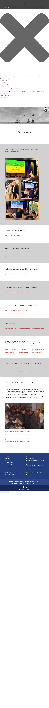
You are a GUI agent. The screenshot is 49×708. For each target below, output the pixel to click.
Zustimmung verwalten (4, 492)
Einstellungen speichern (27, 91)
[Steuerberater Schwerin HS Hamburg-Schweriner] (17, 371)
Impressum (3, 97)
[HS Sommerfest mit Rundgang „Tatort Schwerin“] (17, 310)
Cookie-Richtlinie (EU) (31, 483)
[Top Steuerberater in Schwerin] (11, 349)
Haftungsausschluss (19, 481)
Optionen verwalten (5, 84)
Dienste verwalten (4, 86)
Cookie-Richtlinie (4, 93)
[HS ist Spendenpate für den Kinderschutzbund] (17, 274)
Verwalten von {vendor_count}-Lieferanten (10, 88)
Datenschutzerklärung (5, 95)
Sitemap (37, 481)
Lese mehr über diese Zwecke (7, 90)
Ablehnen (10, 91)
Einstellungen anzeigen (18, 91)
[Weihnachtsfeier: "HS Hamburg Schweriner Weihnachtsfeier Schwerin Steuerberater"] (38, 328)
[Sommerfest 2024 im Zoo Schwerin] (14, 255)
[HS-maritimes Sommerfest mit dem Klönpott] (16, 292)
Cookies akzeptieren (4, 91)
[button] (24, 38)
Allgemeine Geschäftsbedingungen (19, 483)
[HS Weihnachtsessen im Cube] (13, 235)
